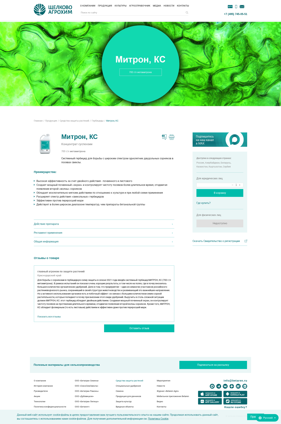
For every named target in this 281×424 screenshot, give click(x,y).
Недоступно (220, 223)
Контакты (183, 5)
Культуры (121, 5)
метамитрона (77, 151)
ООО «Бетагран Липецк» (87, 401)
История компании (43, 386)
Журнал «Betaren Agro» (168, 391)
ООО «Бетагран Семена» (87, 380)
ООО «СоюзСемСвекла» (86, 386)
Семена (119, 391)
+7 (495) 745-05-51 (235, 14)
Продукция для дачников (128, 396)
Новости (169, 5)
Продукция (105, 5)
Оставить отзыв (139, 328)
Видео (160, 401)
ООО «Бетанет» (82, 406)
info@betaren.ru (235, 380)
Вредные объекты (125, 406)
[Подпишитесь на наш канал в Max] (220, 139)
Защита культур (124, 401)
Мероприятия (163, 380)
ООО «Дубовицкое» (84, 396)
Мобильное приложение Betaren (173, 396)
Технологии (39, 401)
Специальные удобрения (128, 386)
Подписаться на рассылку (213, 364)
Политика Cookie (158, 418)
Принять (255, 416)
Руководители (41, 391)
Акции (37, 396)
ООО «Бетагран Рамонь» (87, 391)
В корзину (220, 192)
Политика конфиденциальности (50, 406)
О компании (87, 5)
